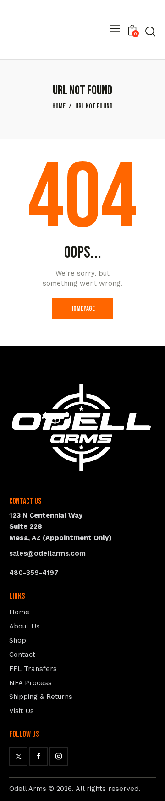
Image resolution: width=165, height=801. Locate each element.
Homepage (82, 308)
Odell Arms (27, 789)
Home (59, 107)
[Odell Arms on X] (18, 756)
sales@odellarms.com (47, 553)
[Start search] (150, 31)
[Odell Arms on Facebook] (38, 756)
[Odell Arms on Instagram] (59, 756)
